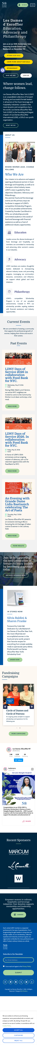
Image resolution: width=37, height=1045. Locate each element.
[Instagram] (5, 982)
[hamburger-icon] (32, 5)
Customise (18, 1035)
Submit (18, 973)
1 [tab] (17, 728)
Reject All (18, 1040)
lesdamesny (12, 768)
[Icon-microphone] (32, 981)
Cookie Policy (7, 1026)
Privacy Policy (26, 966)
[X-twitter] (21, 982)
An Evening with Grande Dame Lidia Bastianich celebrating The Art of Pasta (17, 504)
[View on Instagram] (32, 769)
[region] (18, 1028)
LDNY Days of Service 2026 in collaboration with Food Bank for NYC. (16, 375)
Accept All (18, 1030)
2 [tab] (20, 728)
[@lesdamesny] (9, 750)
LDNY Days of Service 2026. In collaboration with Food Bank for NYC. (17, 439)
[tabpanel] (18, 704)
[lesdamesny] (5, 769)
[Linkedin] (10, 982)
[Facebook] (16, 982)
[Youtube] (26, 982)
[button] (2, 70)
